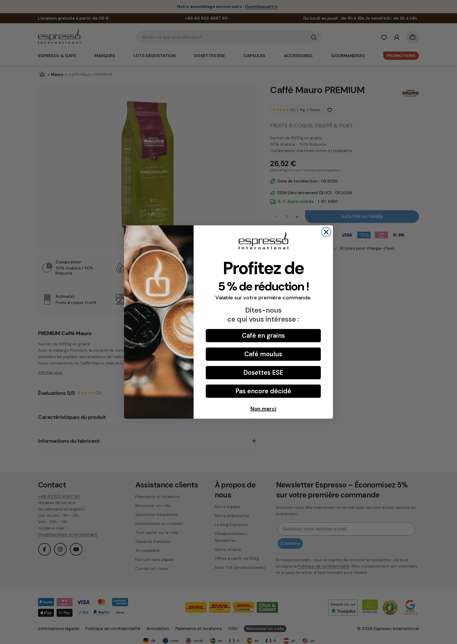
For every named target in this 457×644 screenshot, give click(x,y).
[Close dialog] (326, 232)
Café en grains (263, 335)
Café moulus (263, 354)
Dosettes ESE (263, 372)
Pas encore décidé (263, 391)
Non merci (263, 408)
